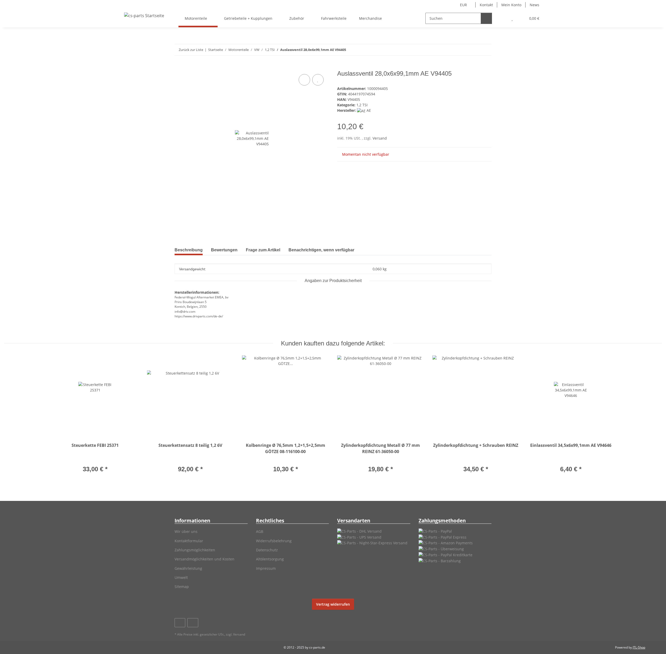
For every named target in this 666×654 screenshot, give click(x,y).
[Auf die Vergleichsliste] (304, 80)
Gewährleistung (188, 568)
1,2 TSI (362, 104)
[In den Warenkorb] (179, 67)
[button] (501, 18)
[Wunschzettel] (512, 18)
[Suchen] (486, 18)
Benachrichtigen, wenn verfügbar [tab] (321, 250)
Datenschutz (267, 549)
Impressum (266, 568)
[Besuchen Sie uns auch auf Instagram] (192, 622)
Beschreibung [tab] (189, 250)
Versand (380, 138)
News (534, 4)
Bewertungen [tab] (224, 250)
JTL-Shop (639, 647)
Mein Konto (511, 4)
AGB (259, 531)
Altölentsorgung (270, 559)
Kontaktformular (189, 540)
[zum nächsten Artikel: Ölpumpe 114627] (485, 49)
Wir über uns (186, 531)
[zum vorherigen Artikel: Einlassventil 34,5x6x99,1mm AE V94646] (474, 49)
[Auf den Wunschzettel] (318, 80)
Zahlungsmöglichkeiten (195, 549)
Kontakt (486, 4)
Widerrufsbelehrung (274, 540)
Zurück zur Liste (191, 49)
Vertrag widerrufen (333, 604)
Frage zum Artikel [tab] (263, 250)
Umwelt (181, 577)
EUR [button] (463, 4)
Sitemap (182, 586)
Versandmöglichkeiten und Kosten (204, 559)
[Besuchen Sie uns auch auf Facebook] (180, 622)
